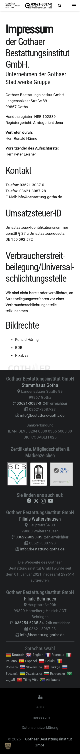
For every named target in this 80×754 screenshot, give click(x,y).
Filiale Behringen (40, 599)
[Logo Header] (12, 5)
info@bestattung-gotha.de (42, 415)
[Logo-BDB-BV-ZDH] (40, 474)
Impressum (40, 717)
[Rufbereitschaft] (38, 5)
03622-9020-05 (29, 537)
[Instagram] (43, 501)
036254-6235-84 (29, 623)
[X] (36, 500)
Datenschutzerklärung (40, 727)
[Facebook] (29, 500)
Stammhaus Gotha (40, 385)
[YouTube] (50, 500)
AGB (40, 707)
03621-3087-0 (29, 403)
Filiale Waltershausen (40, 519)
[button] (59, 5)
